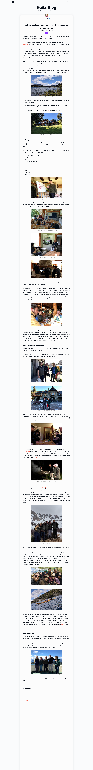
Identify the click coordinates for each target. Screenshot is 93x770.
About (22, 1)
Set (65, 449)
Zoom (48, 110)
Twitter (26, 696)
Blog (25, 1)
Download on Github (74, 1)
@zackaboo (26, 44)
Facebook (27, 698)
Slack (62, 624)
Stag (35, 457)
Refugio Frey (43, 487)
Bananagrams (26, 451)
